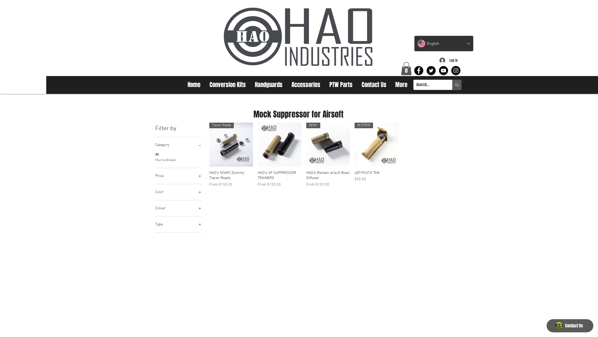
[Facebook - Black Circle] (418, 70)
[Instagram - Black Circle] (455, 70)
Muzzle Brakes (165, 160)
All (157, 155)
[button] (406, 68)
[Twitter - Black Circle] (431, 70)
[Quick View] (280, 145)
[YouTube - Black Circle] (443, 70)
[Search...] (456, 85)
